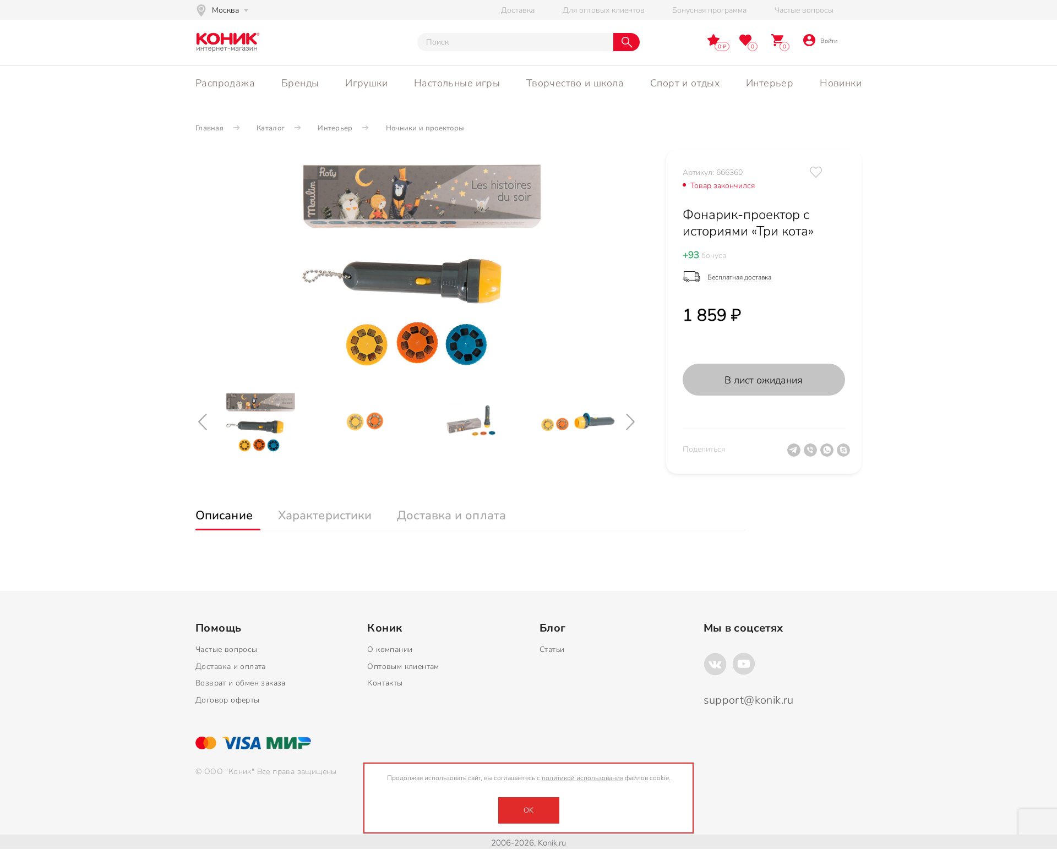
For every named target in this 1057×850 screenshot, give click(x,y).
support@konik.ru (749, 700)
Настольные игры (457, 83)
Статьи (552, 649)
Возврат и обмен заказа (240, 683)
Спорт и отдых (685, 83)
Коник (384, 628)
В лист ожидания (763, 380)
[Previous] (203, 422)
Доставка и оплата (230, 666)
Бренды (300, 83)
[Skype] (845, 454)
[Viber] (812, 454)
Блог (553, 628)
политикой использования (582, 778)
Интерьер (769, 83)
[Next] (631, 422)
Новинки (841, 83)
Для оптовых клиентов (604, 10)
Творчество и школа (575, 83)
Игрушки (366, 83)
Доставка (518, 10)
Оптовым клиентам (403, 666)
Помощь (218, 628)
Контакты (384, 683)
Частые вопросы (804, 10)
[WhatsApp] (828, 454)
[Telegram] (795, 454)
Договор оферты (227, 700)
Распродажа (225, 83)
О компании (389, 649)
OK (528, 810)
